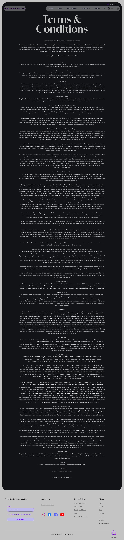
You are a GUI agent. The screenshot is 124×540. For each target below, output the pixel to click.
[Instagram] (43, 514)
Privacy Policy (78, 506)
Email (9, 506)
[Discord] (56, 514)
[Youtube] (62, 514)
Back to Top (114, 537)
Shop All (101, 516)
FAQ (75, 513)
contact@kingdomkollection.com (62, 471)
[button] (118, 8)
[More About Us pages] (89, 8)
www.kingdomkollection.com (71, 40)
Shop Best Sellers (104, 523)
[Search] (104, 8)
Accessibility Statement (80, 516)
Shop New (102, 520)
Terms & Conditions (79, 503)
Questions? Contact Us (47, 505)
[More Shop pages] (99, 8)
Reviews (101, 513)
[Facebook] (49, 514)
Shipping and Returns (80, 510)
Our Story (102, 506)
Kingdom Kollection (14, 8)
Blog (100, 510)
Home (101, 503)
